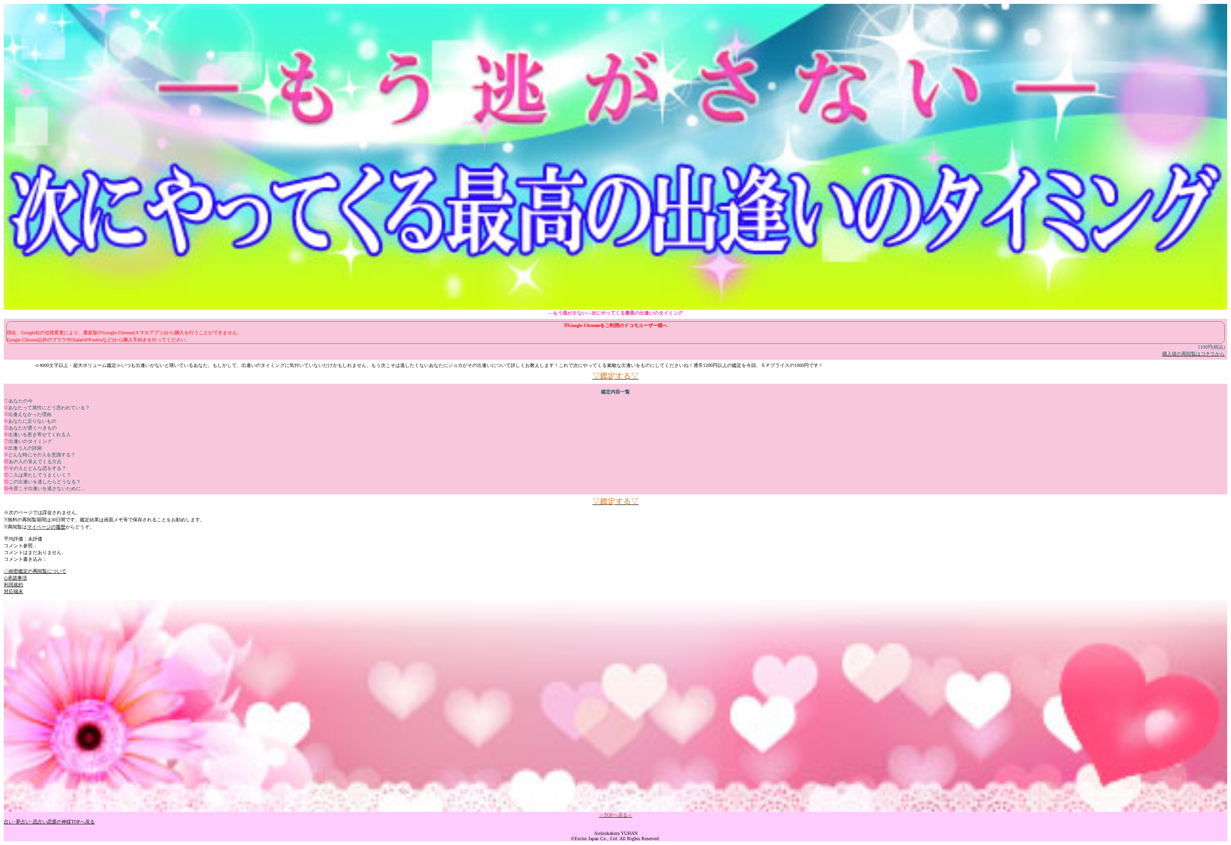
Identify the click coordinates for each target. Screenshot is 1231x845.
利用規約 (13, 584)
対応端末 (13, 591)
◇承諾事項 (15, 577)
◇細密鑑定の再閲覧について (35, 571)
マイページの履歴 (46, 527)
